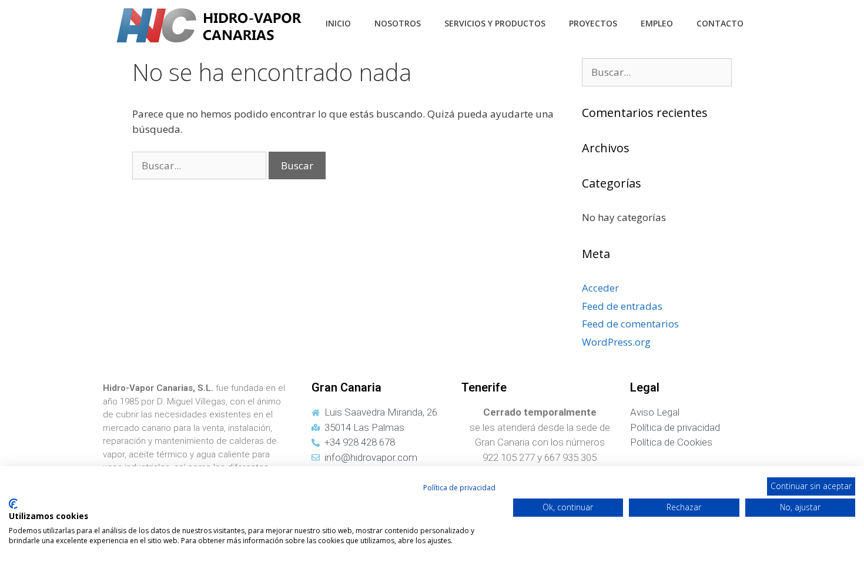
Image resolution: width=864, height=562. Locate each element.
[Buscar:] (200, 165)
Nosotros (397, 23)
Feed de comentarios (630, 323)
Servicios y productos (494, 23)
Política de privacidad (459, 488)
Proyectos (593, 23)
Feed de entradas (622, 306)
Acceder (600, 288)
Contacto (720, 23)
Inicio (338, 23)
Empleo (657, 23)
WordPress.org (616, 342)
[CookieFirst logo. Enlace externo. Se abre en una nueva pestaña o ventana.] (13, 504)
